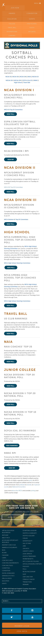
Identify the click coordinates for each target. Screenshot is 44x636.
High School (18, 82)
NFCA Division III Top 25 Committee (16, 219)
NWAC (36, 80)
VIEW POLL (10, 114)
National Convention (18, 487)
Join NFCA (22, 631)
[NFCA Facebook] (11, 610)
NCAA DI (8, 77)
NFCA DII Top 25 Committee (13, 187)
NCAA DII (15, 77)
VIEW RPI (10, 159)
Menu (36, 3)
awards (29, 485)
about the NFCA (17, 490)
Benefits (11, 517)
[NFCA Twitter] (11, 617)
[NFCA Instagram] (32, 610)
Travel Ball (26, 82)
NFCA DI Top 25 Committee (13, 110)
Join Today (32, 517)
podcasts (22, 485)
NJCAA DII (9, 80)
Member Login (22, 626)
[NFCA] (3, 2)
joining (33, 490)
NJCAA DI (35, 77)
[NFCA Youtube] (32, 617)
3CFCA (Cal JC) (27, 80)
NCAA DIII (23, 77)
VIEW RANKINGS (12, 445)
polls (30, 480)
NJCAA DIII (17, 80)
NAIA (29, 77)
